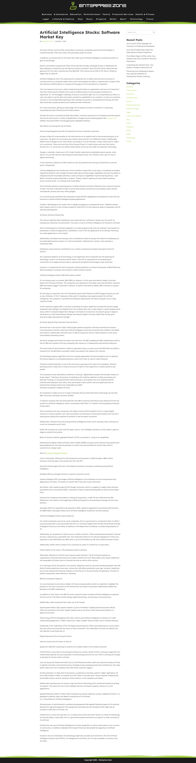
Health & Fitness (144, 14)
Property (101, 19)
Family (106, 14)
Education (76, 14)
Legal (46, 19)
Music (89, 19)
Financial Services (122, 14)
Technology (136, 19)
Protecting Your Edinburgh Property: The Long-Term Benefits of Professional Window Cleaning (140, 73)
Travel (149, 19)
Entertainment (92, 14)
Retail (113, 19)
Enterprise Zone (47, 41)
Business (47, 14)
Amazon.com (112, 118)
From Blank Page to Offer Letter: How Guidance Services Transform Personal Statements (141, 58)
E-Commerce (61, 14)
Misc (80, 19)
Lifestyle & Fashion (63, 19)
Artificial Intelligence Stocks (56, 453)
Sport (123, 19)
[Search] (154, 32)
